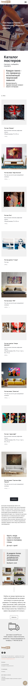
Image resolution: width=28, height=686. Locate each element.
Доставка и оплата (6, 674)
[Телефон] (5, 653)
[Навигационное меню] (26, 2)
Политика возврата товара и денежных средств (11, 678)
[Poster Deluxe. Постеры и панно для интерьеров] (2, 653)
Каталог (3, 662)
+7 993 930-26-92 (17, 640)
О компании (4, 669)
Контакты (3, 671)
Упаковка (3, 677)
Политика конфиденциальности (8, 658)
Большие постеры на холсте (7, 665)
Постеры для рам (5, 664)
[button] (14, 617)
